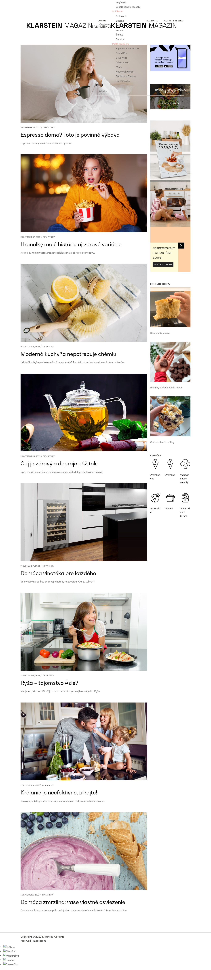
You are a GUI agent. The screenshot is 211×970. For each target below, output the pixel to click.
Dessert (27, 11)
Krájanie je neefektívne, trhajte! (59, 792)
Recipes (25, 2)
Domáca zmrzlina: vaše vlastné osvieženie (73, 902)
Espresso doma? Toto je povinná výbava (70, 134)
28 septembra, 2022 (30, 127)
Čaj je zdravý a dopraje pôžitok (59, 463)
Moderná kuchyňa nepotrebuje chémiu (68, 354)
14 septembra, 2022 (30, 566)
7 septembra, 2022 (30, 785)
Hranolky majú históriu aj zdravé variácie (71, 244)
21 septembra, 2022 (30, 347)
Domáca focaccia (160, 333)
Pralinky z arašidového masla (166, 387)
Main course (30, 6)
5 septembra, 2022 (30, 895)
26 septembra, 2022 (30, 237)
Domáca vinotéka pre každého (58, 573)
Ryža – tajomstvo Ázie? (49, 683)
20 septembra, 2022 (30, 456)
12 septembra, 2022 (30, 675)
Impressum (39, 940)
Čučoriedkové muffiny (162, 442)
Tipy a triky (49, 127)
